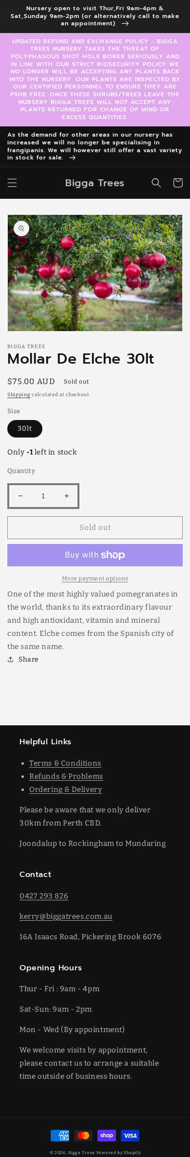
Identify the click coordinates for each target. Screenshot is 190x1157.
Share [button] (29, 659)
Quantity (21, 470)
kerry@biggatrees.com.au (66, 916)
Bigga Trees (81, 1152)
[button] (12, 182)
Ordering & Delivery (65, 789)
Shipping (19, 395)
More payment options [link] (95, 578)
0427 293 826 (43, 896)
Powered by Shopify (118, 1152)
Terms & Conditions (65, 763)
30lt (25, 428)
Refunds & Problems (66, 776)
